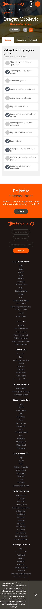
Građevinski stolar (21, 291)
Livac (21, 435)
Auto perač (21, 517)
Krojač (21, 458)
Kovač (21, 429)
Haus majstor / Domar (26, 10)
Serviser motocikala (21, 539)
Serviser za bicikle (21, 567)
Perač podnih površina (21, 360)
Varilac (21, 288)
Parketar (21, 278)
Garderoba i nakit (21, 453)
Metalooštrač (21, 445)
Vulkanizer (21, 520)
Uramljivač (21, 439)
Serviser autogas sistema (21, 508)
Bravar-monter (21, 316)
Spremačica (21, 354)
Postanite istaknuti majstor (21, 244)
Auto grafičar (21, 511)
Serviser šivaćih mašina (21, 486)
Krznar (21, 479)
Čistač (21, 357)
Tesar (21, 297)
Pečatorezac (21, 448)
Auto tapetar (21, 514)
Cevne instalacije (21, 384)
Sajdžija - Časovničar (21, 467)
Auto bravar (21, 502)
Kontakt (34, 40)
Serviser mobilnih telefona (21, 341)
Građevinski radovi (21, 262)
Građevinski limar (21, 285)
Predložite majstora (21, 232)
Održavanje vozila (21, 491)
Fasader (21, 272)
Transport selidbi (21, 552)
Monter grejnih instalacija (21, 392)
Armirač (21, 313)
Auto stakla (21, 530)
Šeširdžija (21, 483)
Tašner (21, 464)
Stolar (21, 414)
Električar (21, 325)
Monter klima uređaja (21, 335)
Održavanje (13, 10)
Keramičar (21, 282)
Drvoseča (21, 369)
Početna (4, 10)
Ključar (21, 404)
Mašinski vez (21, 473)
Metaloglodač (21, 442)
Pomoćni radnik (21, 303)
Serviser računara (21, 344)
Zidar (21, 275)
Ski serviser (21, 571)
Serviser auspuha (21, 536)
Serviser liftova (21, 332)
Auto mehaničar (21, 505)
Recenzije (21, 40)
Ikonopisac (21, 564)
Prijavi (21, 211)
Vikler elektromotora (21, 329)
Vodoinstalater (21, 388)
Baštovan (21, 366)
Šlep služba (21, 523)
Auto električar (21, 495)
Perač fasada (21, 376)
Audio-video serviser (21, 338)
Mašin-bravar (21, 426)
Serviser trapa (21, 527)
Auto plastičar (21, 533)
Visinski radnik (21, 373)
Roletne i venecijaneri (21, 577)
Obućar (21, 461)
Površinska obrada (21, 432)
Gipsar (21, 269)
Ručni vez (21, 476)
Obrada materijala (21, 400)
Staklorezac (21, 417)
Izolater (21, 294)
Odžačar (21, 363)
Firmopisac (21, 561)
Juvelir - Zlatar (21, 470)
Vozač (21, 549)
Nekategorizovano (21, 544)
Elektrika (21, 321)
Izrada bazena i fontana (21, 300)
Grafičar (21, 558)
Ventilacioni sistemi (21, 395)
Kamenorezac (21, 423)
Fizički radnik (21, 555)
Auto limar (21, 498)
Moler (21, 266)
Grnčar (21, 420)
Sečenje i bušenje (21, 310)
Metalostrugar (21, 410)
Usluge (7, 40)
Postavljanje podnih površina (21, 307)
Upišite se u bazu (21, 238)
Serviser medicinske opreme (21, 574)
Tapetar (21, 407)
